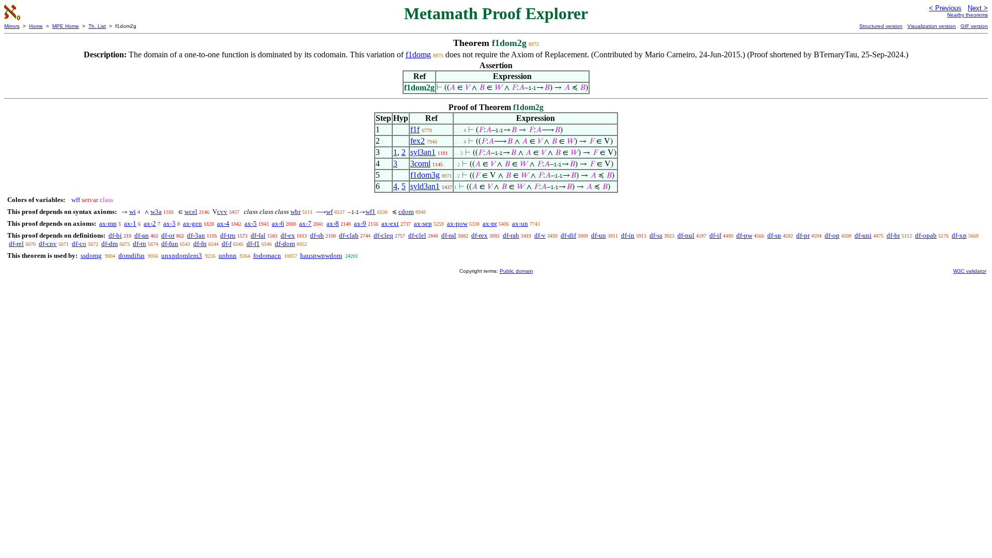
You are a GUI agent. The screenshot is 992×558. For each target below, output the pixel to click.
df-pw (744, 235)
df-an (141, 235)
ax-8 (333, 223)
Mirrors (12, 26)
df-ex (288, 235)
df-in (627, 235)
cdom (406, 211)
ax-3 (169, 223)
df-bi (115, 235)
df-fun (169, 243)
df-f (226, 243)
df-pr (803, 235)
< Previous (945, 8)
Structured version (881, 26)
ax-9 (360, 223)
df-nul (685, 235)
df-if (715, 235)
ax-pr (490, 223)
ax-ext (390, 223)
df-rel (16, 243)
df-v (540, 235)
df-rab (511, 235)
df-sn (774, 235)
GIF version (974, 26)
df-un (598, 235)
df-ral (448, 235)
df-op (832, 235)
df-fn (200, 243)
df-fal (258, 235)
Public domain (516, 271)
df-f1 (253, 243)
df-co (79, 243)
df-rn (139, 243)
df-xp (959, 235)
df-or (168, 235)
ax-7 (305, 223)
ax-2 (150, 223)
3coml (420, 163)
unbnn (228, 255)
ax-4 (223, 223)
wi (132, 211)
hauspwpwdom (321, 255)
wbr (295, 211)
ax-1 (130, 223)
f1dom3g (425, 175)
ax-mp (108, 223)
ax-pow (457, 223)
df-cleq (383, 235)
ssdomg (91, 255)
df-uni (863, 235)
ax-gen (192, 223)
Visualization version (931, 26)
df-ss (655, 235)
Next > (978, 8)
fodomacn (267, 255)
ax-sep (423, 223)
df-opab (926, 235)
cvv (222, 211)
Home (36, 26)
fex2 (417, 140)
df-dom (285, 243)
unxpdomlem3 (181, 255)
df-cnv (48, 243)
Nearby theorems (967, 15)
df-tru (228, 235)
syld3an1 (425, 186)
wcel (190, 211)
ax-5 (250, 223)
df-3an (196, 235)
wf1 (370, 211)
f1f (415, 129)
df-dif (568, 235)
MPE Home (65, 26)
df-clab (349, 235)
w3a (156, 211)
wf (329, 211)
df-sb (317, 235)
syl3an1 (423, 152)
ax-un (520, 223)
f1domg (418, 54)
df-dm (109, 243)
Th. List (97, 26)
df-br (893, 235)
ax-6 (278, 223)
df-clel (417, 235)
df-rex (479, 235)
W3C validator (969, 271)
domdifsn (131, 255)
